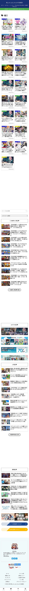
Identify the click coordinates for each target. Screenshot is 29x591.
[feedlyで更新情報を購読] (14, 558)
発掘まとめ (7, 575)
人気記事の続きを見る (14, 434)
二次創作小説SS (21, 577)
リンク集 (21, 579)
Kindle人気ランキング (14, 529)
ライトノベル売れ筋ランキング (14, 524)
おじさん (14, 551)
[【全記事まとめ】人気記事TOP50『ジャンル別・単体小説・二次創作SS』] (7, 517)
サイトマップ (7, 579)
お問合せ (8, 581)
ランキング (7, 577)
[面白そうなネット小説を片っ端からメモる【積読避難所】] (21, 517)
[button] (26, 211)
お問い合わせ (6, 556)
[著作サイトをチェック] (12, 558)
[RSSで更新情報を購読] (16, 558)
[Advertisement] (14, 187)
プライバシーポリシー (21, 581)
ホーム (7, 573)
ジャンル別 (21, 573)
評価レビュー (21, 575)
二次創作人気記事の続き (14, 289)
